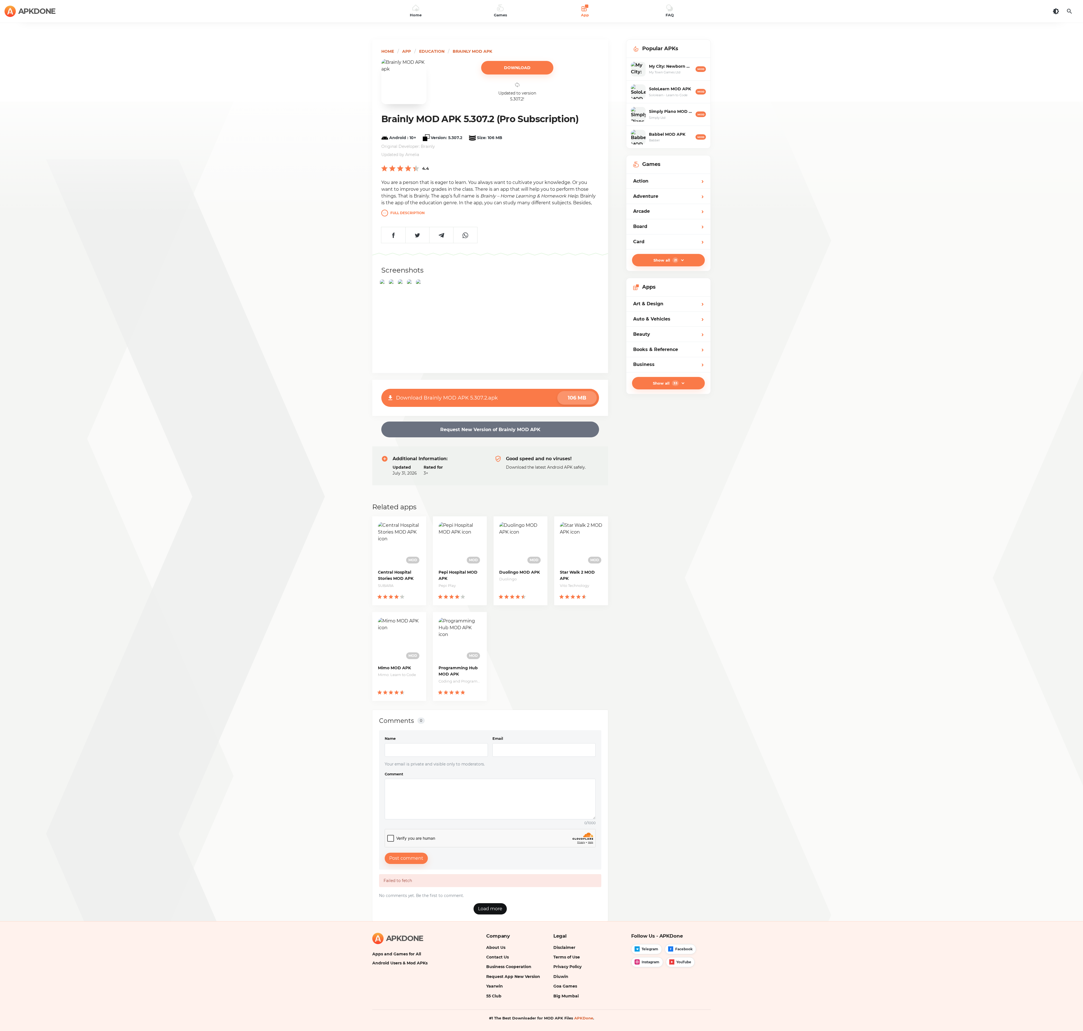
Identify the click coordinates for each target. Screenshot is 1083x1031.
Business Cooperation (508, 966)
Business (668, 364)
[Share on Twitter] (417, 235)
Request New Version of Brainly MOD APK (490, 429)
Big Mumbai (566, 996)
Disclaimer (564, 947)
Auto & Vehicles (668, 319)
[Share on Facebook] (393, 235)
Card (668, 242)
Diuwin (560, 976)
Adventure (668, 196)
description (407, 213)
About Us (495, 947)
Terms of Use (566, 957)
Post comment (406, 858)
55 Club (493, 996)
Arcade (668, 211)
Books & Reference (668, 349)
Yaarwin (494, 986)
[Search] (1069, 11)
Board (668, 226)
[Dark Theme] (1056, 11)
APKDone (583, 1018)
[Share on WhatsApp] (465, 235)
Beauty (668, 334)
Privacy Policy (567, 966)
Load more (490, 908)
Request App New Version (513, 976)
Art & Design (668, 304)
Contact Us (497, 957)
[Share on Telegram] (441, 235)
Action (668, 181)
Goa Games (565, 986)
